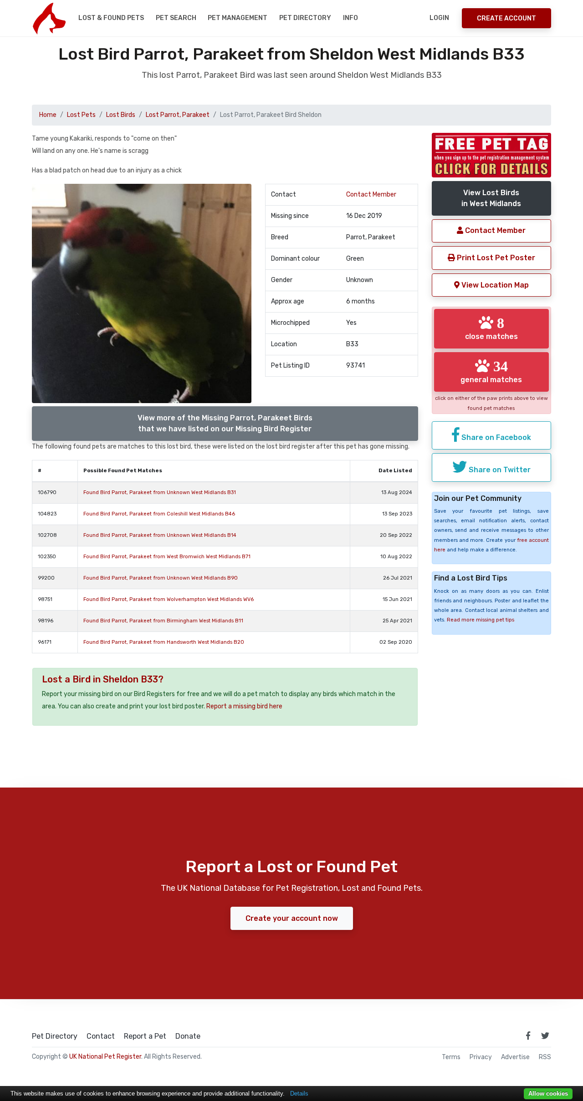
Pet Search (176, 18)
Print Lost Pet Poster (495, 257)
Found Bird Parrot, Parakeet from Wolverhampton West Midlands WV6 (168, 599)
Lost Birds (120, 115)
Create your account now (291, 918)
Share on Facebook (495, 437)
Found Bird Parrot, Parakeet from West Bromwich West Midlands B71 (167, 557)
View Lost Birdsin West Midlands (491, 198)
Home (47, 115)
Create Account (506, 18)
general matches (491, 371)
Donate (187, 1036)
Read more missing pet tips (480, 620)
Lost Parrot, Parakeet (178, 115)
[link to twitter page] (545, 1035)
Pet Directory (305, 18)
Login (439, 18)
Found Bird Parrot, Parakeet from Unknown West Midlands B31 (159, 492)
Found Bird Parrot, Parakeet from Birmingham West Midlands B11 (163, 621)
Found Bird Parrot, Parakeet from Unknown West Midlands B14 (159, 535)
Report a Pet (145, 1036)
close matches (491, 328)
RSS (545, 1057)
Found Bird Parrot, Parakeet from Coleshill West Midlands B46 (159, 514)
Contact (101, 1036)
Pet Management (237, 18)
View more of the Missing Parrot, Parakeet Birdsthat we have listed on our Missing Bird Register (225, 423)
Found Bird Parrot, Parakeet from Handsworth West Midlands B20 (163, 642)
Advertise (515, 1057)
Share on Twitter (499, 469)
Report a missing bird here (244, 706)
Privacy (481, 1057)
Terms (451, 1057)
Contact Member (371, 194)
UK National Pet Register (105, 1057)
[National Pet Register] (49, 18)
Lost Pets (81, 115)
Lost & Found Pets (111, 18)
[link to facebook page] (528, 1035)
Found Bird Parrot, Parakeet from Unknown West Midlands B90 (160, 578)
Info (350, 18)
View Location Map (494, 285)
